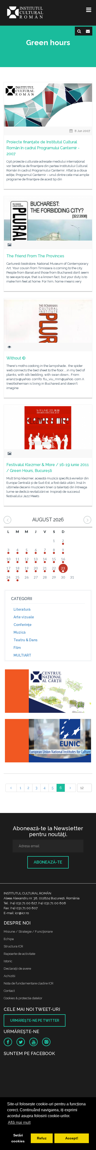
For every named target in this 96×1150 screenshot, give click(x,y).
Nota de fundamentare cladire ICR (28, 983)
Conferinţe (23, 625)
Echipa (9, 939)
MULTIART (22, 655)
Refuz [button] (42, 1138)
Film (17, 648)
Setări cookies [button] (18, 1138)
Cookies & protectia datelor (23, 998)
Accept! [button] (71, 1138)
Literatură (22, 609)
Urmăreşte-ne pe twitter (34, 1020)
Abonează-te (48, 862)
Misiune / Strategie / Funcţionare (28, 931)
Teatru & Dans (25, 640)
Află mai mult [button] (19, 1122)
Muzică (20, 632)
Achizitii (9, 976)
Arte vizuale (24, 617)
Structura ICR (13, 946)
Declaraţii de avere (17, 968)
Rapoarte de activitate (19, 954)
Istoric (8, 961)
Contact (9, 991)
